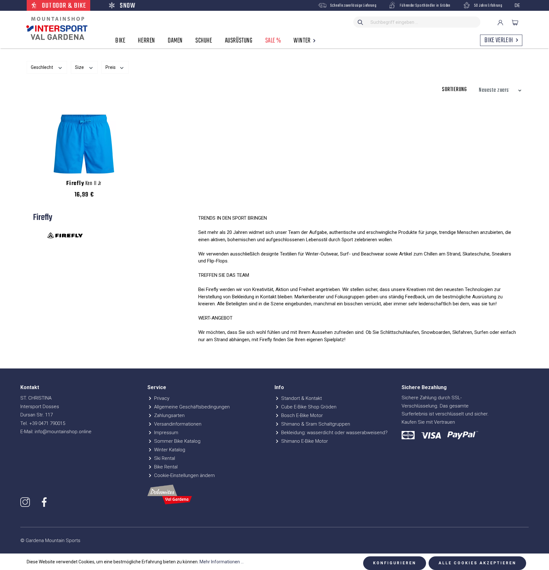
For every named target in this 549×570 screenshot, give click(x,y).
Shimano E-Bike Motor (304, 441)
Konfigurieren (394, 563)
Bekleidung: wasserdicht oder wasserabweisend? (334, 432)
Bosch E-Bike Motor (301, 415)
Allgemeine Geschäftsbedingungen (191, 407)
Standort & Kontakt (301, 398)
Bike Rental (165, 467)
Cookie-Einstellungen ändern (184, 475)
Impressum (165, 432)
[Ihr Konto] (500, 23)
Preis (111, 67)
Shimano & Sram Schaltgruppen (315, 424)
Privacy (161, 398)
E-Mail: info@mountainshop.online (56, 431)
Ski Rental (164, 458)
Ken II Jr (83, 184)
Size (80, 67)
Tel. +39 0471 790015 (42, 423)
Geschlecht (42, 67)
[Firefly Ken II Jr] (84, 144)
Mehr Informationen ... (222, 561)
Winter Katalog (169, 450)
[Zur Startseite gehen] (55, 28)
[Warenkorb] (515, 23)
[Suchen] (360, 22)
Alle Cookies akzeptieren (477, 563)
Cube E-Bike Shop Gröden (308, 407)
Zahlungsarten (169, 415)
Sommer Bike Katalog (176, 441)
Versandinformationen (177, 424)
